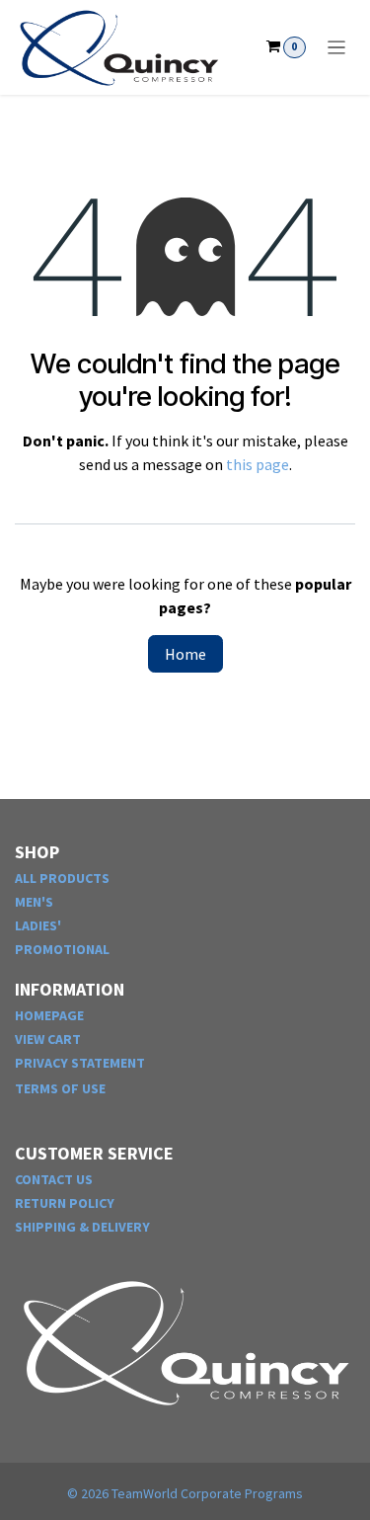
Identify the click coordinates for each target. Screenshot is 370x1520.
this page (257, 464)
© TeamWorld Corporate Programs (185, 1493)
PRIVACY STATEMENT (80, 1063)
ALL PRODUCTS (62, 878)
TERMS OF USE (60, 1088)
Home (185, 654)
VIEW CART (48, 1039)
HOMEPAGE (49, 1015)
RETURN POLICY (64, 1203)
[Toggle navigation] (337, 47)
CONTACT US (54, 1179)
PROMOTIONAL (62, 949)
